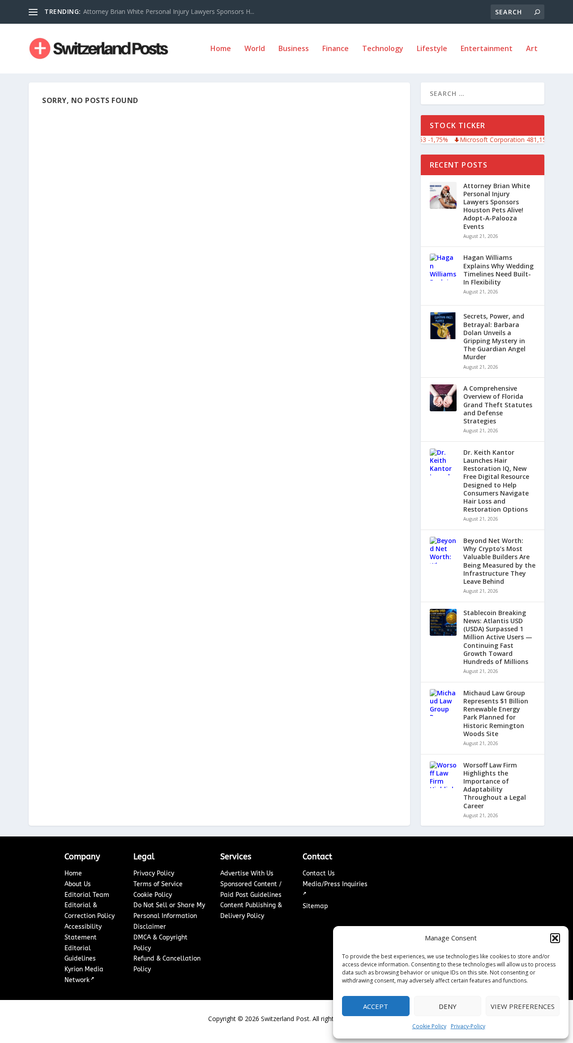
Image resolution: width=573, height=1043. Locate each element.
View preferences (523, 1006)
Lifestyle (432, 49)
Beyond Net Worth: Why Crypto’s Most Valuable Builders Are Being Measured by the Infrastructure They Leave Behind (499, 561)
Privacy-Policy (468, 1026)
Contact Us (319, 873)
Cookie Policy (429, 1026)
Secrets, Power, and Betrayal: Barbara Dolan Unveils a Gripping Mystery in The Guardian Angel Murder (494, 336)
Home (220, 49)
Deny (448, 1006)
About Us (77, 884)
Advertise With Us (247, 873)
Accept (375, 1006)
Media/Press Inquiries (335, 884)
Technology (382, 49)
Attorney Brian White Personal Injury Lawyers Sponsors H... (168, 11)
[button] (555, 938)
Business (293, 49)
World (254, 49)
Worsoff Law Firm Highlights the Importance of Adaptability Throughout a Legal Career (494, 785)
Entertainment (487, 49)
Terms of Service (158, 884)
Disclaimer (149, 927)
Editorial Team (86, 895)
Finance (335, 49)
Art (532, 49)
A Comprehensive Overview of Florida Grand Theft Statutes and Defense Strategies (497, 404)
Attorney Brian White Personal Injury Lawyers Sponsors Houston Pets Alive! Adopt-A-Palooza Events (496, 206)
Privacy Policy (153, 873)
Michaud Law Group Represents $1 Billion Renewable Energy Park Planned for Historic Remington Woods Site (495, 713)
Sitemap (315, 906)
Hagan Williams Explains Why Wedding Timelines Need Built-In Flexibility (498, 270)
